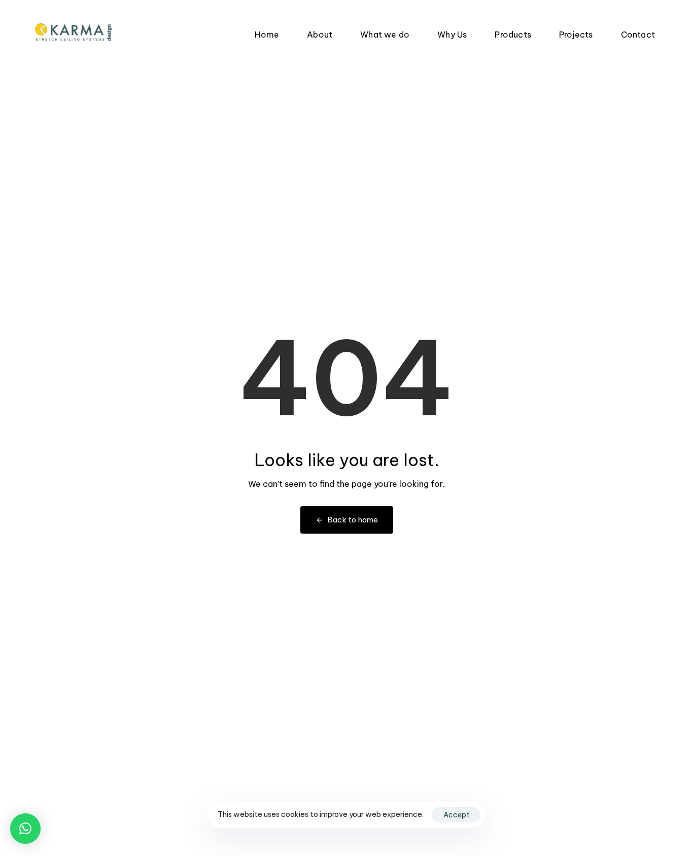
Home (267, 34)
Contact (638, 34)
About (319, 34)
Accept (456, 814)
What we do (384, 34)
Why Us (452, 34)
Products (513, 34)
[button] (25, 828)
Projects (576, 34)
